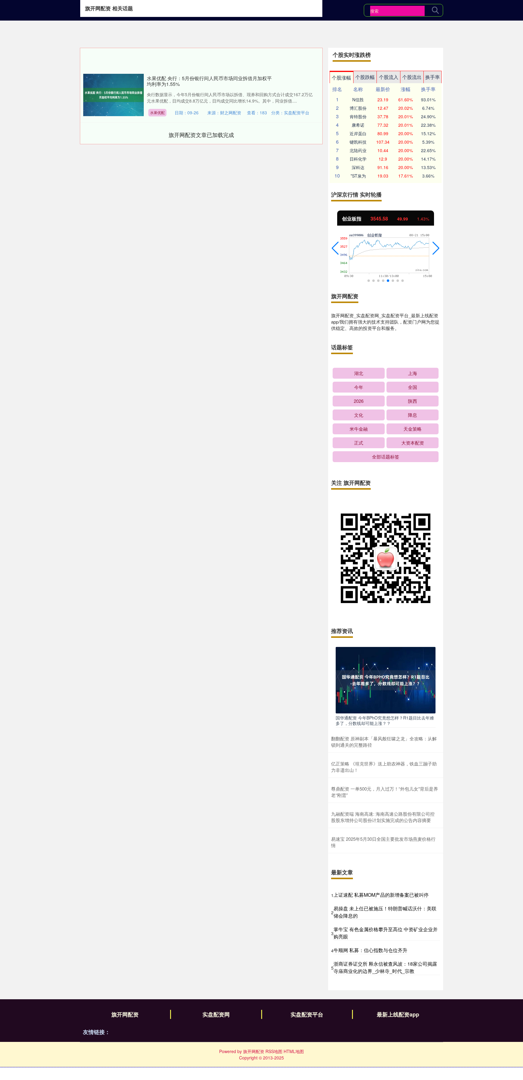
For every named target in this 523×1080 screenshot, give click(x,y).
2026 (358, 401)
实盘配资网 (216, 1014)
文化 (358, 415)
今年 (358, 387)
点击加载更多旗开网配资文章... (201, 135)
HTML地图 (294, 1051)
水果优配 (157, 112)
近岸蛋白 (358, 133)
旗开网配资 (125, 1014)
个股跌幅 (365, 76)
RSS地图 (273, 1051)
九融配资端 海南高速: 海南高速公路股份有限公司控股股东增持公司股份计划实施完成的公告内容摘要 (383, 817)
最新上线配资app (398, 1014)
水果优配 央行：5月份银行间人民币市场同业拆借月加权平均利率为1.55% (209, 81)
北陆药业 (358, 150)
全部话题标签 (385, 456)
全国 (412, 387)
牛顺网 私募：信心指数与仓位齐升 (370, 950)
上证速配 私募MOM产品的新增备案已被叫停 (381, 894)
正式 (358, 442)
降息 (412, 415)
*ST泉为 (358, 176)
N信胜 (358, 99)
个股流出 (412, 76)
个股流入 (388, 76)
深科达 (358, 167)
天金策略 (412, 429)
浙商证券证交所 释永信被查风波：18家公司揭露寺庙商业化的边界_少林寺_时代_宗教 (385, 967)
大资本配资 (412, 442)
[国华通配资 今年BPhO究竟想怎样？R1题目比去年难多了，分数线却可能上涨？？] (386, 680)
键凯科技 (358, 142)
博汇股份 (358, 108)
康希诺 (358, 125)
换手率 (432, 76)
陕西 (412, 401)
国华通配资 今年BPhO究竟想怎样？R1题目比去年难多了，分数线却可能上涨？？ (385, 720)
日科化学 (358, 159)
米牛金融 (359, 429)
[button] (335, 248)
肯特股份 (358, 116)
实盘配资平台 (307, 1014)
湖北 (358, 373)
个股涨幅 (341, 77)
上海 (412, 373)
